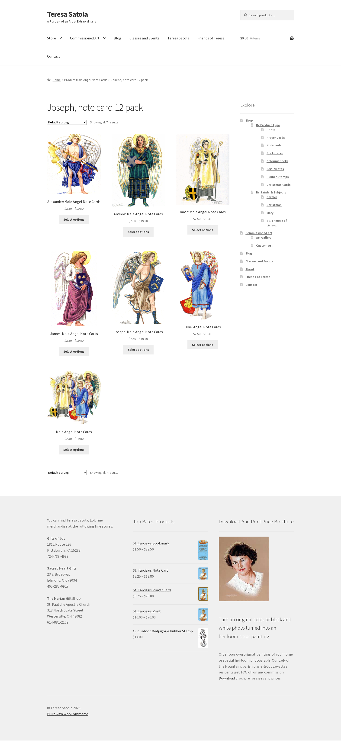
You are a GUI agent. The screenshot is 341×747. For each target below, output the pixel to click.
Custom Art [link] (264, 245)
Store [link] (51, 38)
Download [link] (227, 678)
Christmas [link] (274, 205)
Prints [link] (271, 130)
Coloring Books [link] (277, 161)
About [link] (249, 269)
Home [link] (57, 80)
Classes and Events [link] (144, 38)
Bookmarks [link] (275, 153)
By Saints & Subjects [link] (271, 192)
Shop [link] (249, 120)
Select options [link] (73, 219)
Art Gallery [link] (263, 237)
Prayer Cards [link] (276, 137)
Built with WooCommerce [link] (67, 714)
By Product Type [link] (268, 125)
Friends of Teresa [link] (211, 38)
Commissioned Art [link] (85, 38)
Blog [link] (117, 38)
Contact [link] (53, 56)
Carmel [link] (272, 197)
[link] (74, 172)
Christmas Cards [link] (279, 185)
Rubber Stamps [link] (278, 177)
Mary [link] (270, 213)
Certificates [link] (275, 169)
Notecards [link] (274, 145)
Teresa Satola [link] (67, 14)
